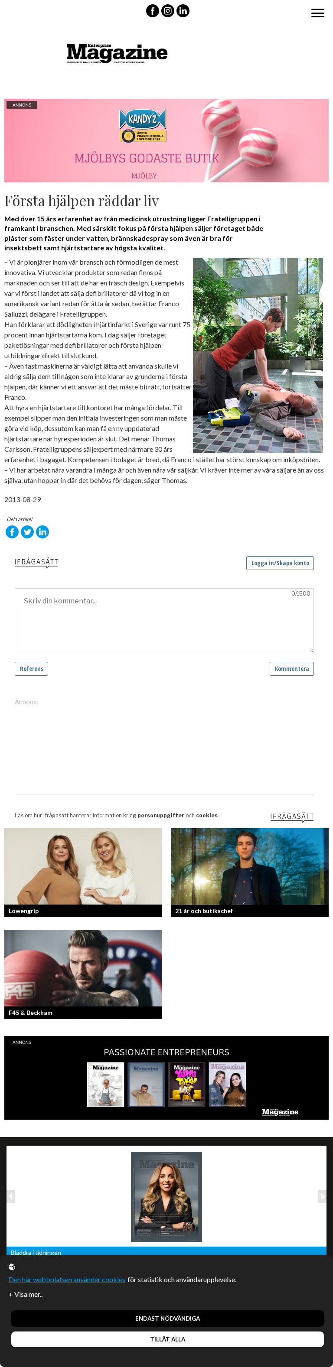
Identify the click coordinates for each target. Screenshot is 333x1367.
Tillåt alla (167, 1339)
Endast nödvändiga (167, 1318)
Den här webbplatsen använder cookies (67, 1279)
